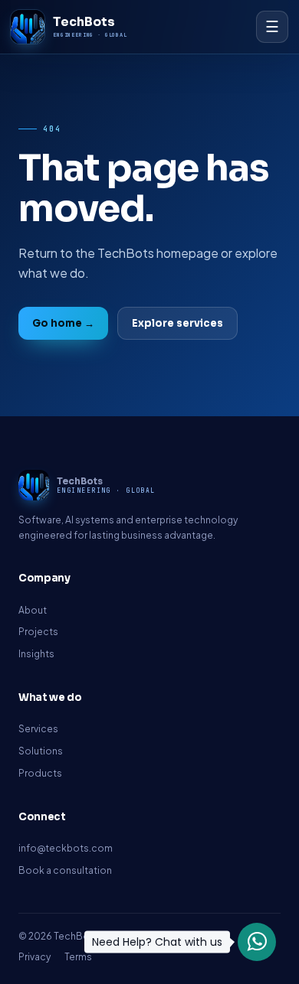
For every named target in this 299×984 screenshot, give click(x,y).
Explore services (177, 323)
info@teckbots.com (65, 848)
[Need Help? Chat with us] (257, 942)
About (32, 610)
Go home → (63, 323)
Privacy (34, 957)
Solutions (40, 751)
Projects (38, 631)
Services (38, 729)
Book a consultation (65, 870)
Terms (78, 957)
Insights (36, 654)
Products (40, 773)
